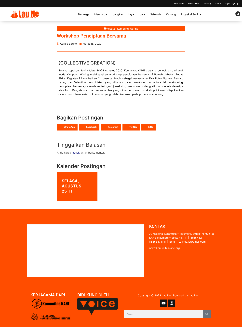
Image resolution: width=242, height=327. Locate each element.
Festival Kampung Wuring (122, 28)
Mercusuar (101, 14)
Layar (131, 14)
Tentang (207, 3)
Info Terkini (179, 3)
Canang (171, 14)
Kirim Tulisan (194, 3)
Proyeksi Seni (189, 14)
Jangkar (118, 14)
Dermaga (83, 14)
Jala (142, 14)
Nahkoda (155, 14)
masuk (76, 152)
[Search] (207, 314)
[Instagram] (171, 303)
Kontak (218, 3)
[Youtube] (163, 303)
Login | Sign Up (231, 3)
